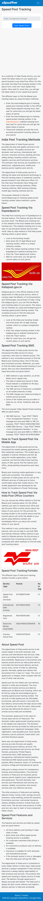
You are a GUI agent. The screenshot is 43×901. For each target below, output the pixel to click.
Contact (25, 895)
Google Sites (35, 898)
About (17, 895)
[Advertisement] (21, 51)
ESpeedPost (23, 898)
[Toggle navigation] (38, 3)
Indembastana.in (13, 122)
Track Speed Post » (22, 25)
